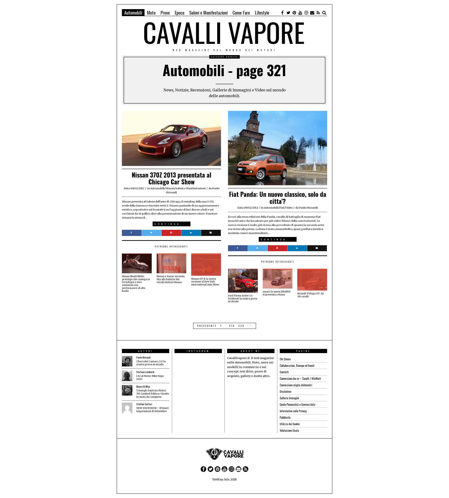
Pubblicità (285, 417)
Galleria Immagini (289, 398)
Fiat (281, 207)
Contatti (284, 372)
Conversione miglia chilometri (296, 385)
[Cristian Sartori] (127, 408)
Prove (165, 12)
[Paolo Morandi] (127, 361)
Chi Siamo (285, 359)
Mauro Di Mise (143, 386)
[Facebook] (282, 12)
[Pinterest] (294, 12)
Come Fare (241, 12)
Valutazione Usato (289, 430)
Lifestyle (262, 12)
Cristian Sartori (144, 404)
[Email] (312, 12)
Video (289, 207)
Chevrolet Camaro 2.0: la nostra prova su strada (151, 363)
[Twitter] (288, 12)
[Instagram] (306, 12)
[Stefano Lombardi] (127, 375)
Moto (151, 12)
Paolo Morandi (143, 357)
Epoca (179, 12)
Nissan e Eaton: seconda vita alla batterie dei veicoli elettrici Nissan (171, 279)
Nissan (170, 188)
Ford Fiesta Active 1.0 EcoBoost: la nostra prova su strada (242, 298)
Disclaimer (285, 391)
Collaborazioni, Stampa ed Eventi (297, 365)
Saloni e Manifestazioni (208, 12)
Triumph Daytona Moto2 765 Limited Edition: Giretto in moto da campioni (152, 393)
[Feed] (318, 12)
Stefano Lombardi (145, 372)
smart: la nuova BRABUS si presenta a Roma (276, 293)
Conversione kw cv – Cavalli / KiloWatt (300, 378)
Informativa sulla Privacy (293, 411)
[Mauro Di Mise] (127, 390)
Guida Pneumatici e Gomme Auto (297, 404)
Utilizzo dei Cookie (290, 424)
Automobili (133, 12)
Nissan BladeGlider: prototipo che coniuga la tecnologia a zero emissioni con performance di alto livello (136, 284)
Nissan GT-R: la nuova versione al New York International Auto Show (205, 281)
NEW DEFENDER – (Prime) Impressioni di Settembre (152, 410)
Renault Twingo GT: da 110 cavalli (310, 295)
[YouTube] (300, 12)
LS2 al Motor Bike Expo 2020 (150, 378)
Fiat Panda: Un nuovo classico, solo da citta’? (277, 197)
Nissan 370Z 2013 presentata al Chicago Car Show (171, 178)
